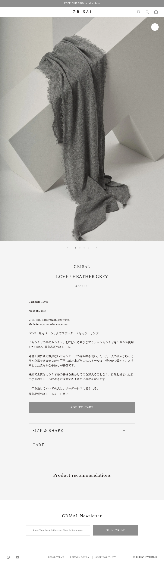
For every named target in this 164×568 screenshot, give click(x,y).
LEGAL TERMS (56, 557)
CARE (38, 445)
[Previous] (67, 248)
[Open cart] (156, 12)
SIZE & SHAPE (47, 430)
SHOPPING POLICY (105, 557)
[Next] (96, 248)
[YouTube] (17, 557)
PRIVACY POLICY (79, 557)
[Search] (147, 11)
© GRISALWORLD (145, 557)
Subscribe (115, 530)
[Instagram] (8, 557)
